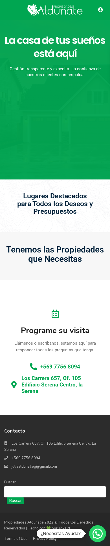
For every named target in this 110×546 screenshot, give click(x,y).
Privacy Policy (45, 538)
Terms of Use (16, 538)
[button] (97, 533)
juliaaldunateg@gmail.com (34, 466)
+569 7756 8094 (26, 458)
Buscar (10, 482)
